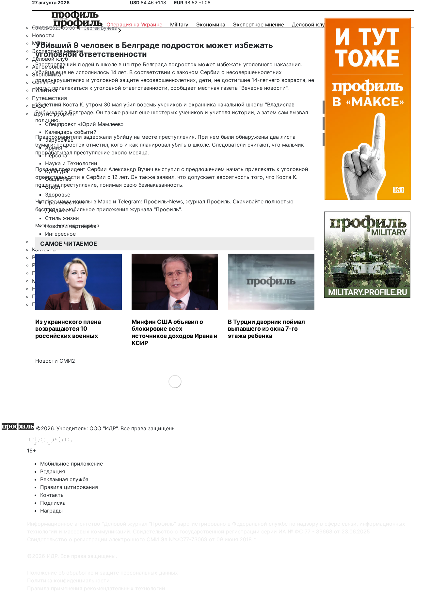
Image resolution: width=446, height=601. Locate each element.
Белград (67, 225)
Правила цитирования (69, 487)
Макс (104, 201)
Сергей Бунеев (100, 27)
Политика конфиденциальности (68, 580)
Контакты (52, 495)
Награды (51, 510)
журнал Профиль (208, 201)
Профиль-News (163, 201)
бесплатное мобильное (65, 209)
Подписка (53, 502)
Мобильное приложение (71, 463)
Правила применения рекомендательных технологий (96, 588)
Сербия (90, 225)
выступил (167, 169)
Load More (175, 381)
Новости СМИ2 (55, 360)
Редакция (52, 471)
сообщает (183, 88)
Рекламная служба (64, 479)
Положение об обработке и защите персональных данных (102, 572)
